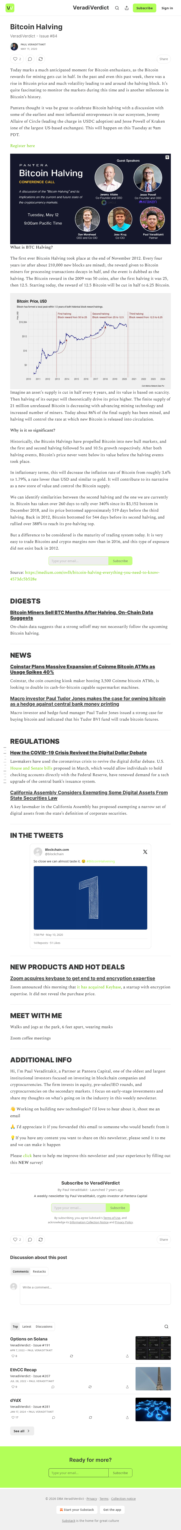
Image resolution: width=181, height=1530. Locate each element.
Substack (68, 1521)
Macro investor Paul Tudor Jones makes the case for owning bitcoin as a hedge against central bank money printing (88, 701)
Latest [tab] (26, 1327)
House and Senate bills (31, 768)
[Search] (117, 8)
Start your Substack (79, 1510)
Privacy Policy (124, 1222)
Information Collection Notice (89, 1222)
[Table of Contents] (5, 765)
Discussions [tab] (44, 1327)
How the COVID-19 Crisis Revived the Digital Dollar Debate (78, 752)
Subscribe (144, 8)
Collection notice (123, 1499)
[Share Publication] (126, 8)
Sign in (167, 8)
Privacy (92, 1499)
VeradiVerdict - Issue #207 (30, 1376)
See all (19, 1431)
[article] (90, 1348)
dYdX (15, 1400)
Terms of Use (111, 1218)
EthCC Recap (23, 1369)
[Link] (4, 601)
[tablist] (29, 1271)
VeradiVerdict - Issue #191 (30, 1345)
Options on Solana (28, 1339)
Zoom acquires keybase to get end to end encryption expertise (82, 978)
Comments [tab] (20, 1271)
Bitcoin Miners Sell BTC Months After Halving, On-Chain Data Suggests (81, 615)
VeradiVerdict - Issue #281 (30, 1406)
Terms (104, 1499)
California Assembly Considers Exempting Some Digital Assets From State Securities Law (89, 795)
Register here (22, 146)
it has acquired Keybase (99, 987)
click (28, 1156)
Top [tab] (15, 1327)
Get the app (112, 1510)
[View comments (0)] (30, 59)
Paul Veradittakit (33, 44)
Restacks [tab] (39, 1271)
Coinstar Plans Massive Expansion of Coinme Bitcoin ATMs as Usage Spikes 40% (82, 669)
